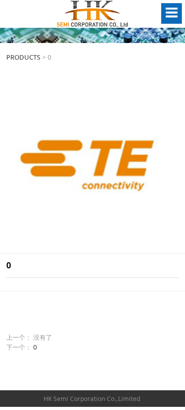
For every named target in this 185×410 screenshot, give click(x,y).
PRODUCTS (23, 57)
